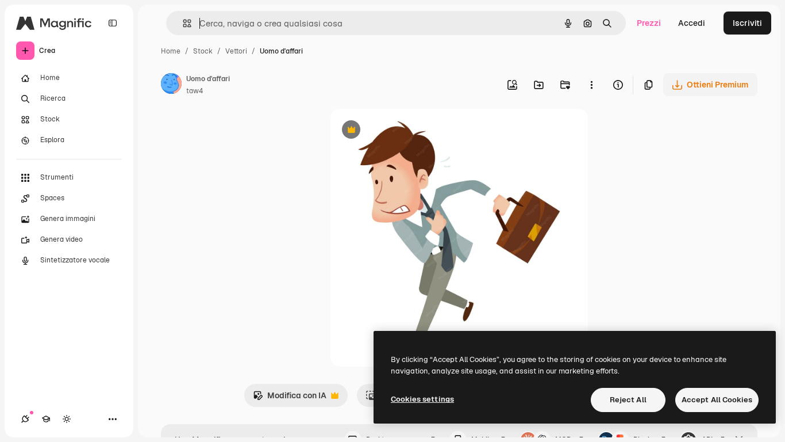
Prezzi (649, 23)
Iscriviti (747, 23)
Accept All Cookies (717, 400)
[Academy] (46, 419)
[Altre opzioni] (591, 84)
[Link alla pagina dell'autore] (171, 85)
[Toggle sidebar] (112, 23)
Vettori (236, 51)
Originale (406, 130)
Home (170, 51)
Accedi (691, 23)
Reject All (628, 400)
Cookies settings (422, 399)
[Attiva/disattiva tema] (66, 419)
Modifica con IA (289, 398)
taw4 (194, 91)
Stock (203, 51)
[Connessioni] (25, 419)
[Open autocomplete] (182, 23)
